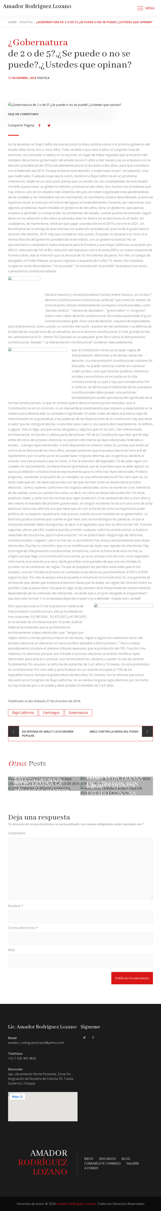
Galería (132, 1163)
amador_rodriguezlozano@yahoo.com (36, 1042)
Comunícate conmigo (102, 1163)
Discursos (107, 1159)
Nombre (15, 906)
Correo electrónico (23, 928)
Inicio (88, 1159)
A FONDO (91, 1168)
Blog (126, 1159)
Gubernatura (78, 712)
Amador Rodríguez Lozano (37, 6)
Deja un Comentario (23, 114)
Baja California (23, 712)
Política (43, 78)
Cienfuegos (51, 712)
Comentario (17, 833)
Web (11, 950)
